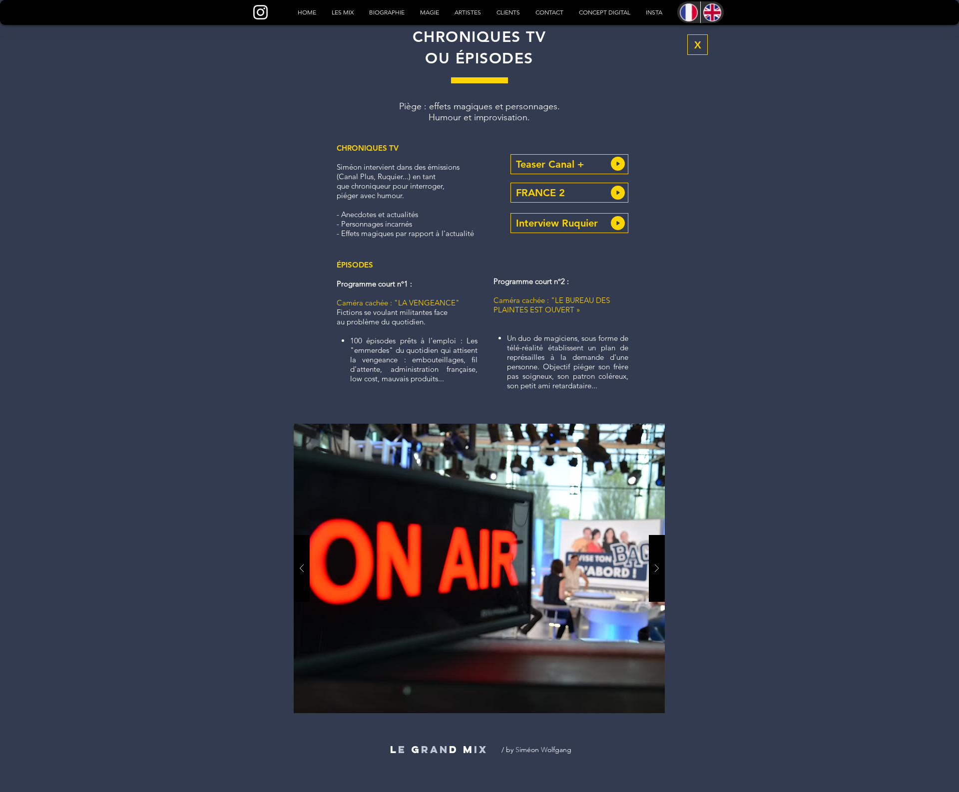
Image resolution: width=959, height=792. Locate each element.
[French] (688, 12)
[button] (569, 164)
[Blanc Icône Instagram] (260, 12)
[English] (712, 12)
